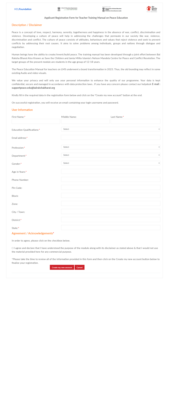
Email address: (19, 138)
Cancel (80, 267)
